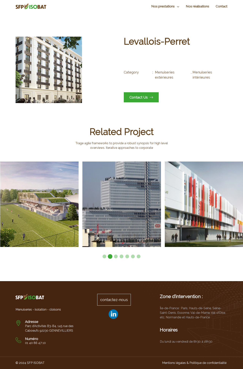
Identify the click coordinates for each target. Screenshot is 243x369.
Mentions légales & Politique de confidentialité (194, 363)
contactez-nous (114, 299)
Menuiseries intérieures (202, 74)
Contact (221, 6)
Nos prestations (163, 6)
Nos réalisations (197, 6)
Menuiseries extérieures (164, 74)
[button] (104, 256)
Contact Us (139, 97)
